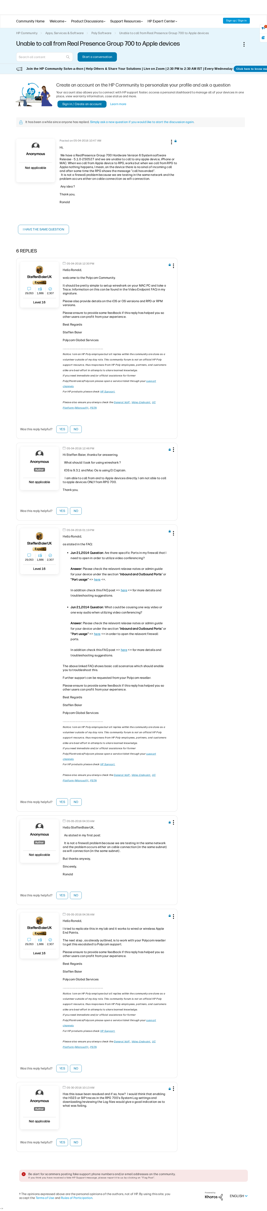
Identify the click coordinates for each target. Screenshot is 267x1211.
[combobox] (44, 57)
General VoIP (122, 402)
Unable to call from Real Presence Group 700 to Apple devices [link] (164, 33)
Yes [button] (62, 429)
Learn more (118, 104)
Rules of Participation (76, 1198)
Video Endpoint (141, 402)
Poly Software (101, 33)
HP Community (27, 33)
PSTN (93, 407)
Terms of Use (45, 1198)
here (97, 579)
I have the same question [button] (43, 229)
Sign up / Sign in (236, 20)
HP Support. (107, 391)
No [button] (76, 429)
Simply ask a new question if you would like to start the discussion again (142, 122)
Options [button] (246, 44)
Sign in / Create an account (82, 104)
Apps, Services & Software (64, 33)
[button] (171, 141)
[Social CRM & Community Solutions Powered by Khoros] (214, 1196)
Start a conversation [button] (97, 57)
